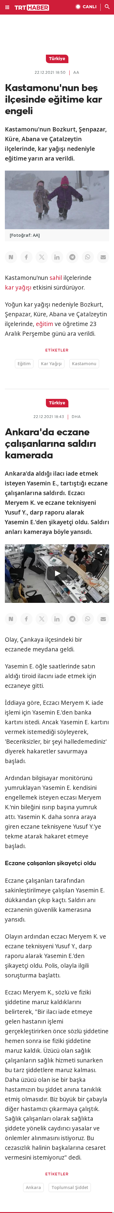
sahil (56, 278)
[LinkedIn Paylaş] (57, 257)
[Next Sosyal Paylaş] (11, 257)
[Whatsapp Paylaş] (88, 257)
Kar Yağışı (51, 363)
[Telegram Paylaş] (72, 257)
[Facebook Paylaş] (26, 257)
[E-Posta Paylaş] (103, 257)
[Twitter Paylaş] (42, 257)
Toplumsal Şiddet (69, 1187)
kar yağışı (18, 287)
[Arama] (107, 7)
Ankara (33, 1187)
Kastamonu (84, 363)
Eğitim (24, 363)
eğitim (44, 324)
